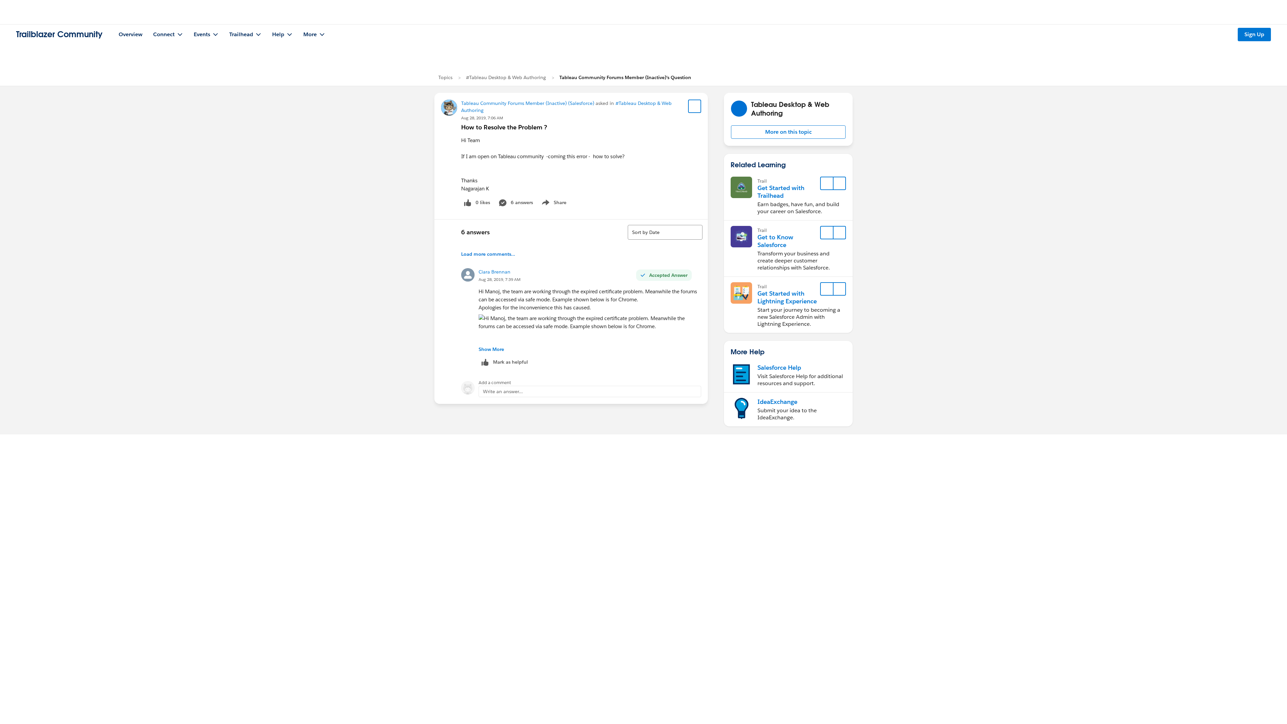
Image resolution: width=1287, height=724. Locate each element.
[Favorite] (695, 106)
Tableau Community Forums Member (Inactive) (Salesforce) (527, 103)
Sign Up (1254, 34)
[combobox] (665, 232)
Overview (130, 34)
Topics (445, 77)
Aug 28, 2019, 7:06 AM (482, 118)
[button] (788, 132)
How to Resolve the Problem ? (504, 127)
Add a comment (495, 382)
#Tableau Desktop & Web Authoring (506, 77)
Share (553, 203)
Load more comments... (488, 254)
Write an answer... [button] (503, 391)
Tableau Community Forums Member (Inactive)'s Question (625, 77)
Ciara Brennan (494, 272)
